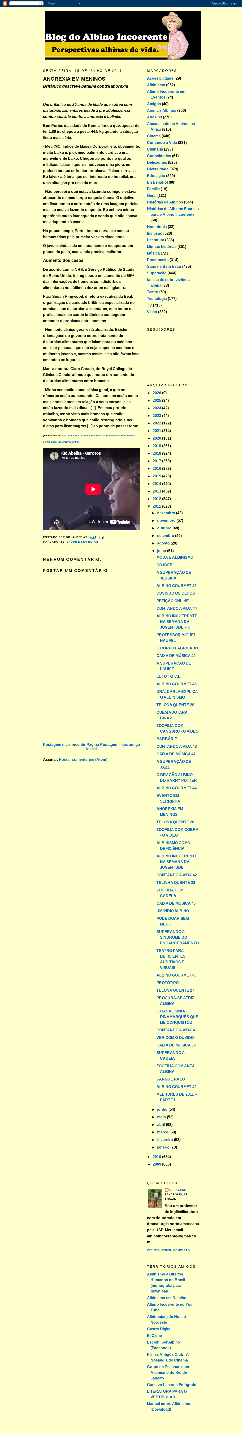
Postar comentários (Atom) (83, 759)
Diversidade (158, 169)
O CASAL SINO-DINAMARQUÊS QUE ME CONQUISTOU (177, 1016)
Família (153, 189)
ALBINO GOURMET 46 (176, 586)
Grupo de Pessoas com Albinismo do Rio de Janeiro (168, 1372)
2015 (157, 476)
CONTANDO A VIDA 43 (176, 746)
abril (161, 1125)
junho (163, 1109)
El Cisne (154, 1336)
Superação (157, 273)
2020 (157, 438)
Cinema (154, 136)
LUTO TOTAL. (168, 676)
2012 (157, 499)
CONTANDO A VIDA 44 (176, 608)
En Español (157, 182)
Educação (156, 176)
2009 (157, 1164)
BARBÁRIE (166, 739)
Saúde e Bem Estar (82, 541)
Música (153, 253)
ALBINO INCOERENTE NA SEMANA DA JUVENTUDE (176, 861)
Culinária (155, 149)
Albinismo (156, 85)
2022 (157, 423)
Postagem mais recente (64, 745)
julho (162, 551)
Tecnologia (157, 299)
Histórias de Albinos (165, 202)
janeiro (163, 1147)
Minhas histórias (162, 247)
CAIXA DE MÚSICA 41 (176, 754)
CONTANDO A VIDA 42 (176, 875)
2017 (157, 461)
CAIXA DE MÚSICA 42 (176, 656)
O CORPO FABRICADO (177, 648)
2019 (157, 446)
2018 (157, 453)
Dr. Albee (177, 1189)
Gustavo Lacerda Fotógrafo (171, 1385)
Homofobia (157, 227)
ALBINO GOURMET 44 (176, 788)
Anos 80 (154, 117)
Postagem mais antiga (120, 745)
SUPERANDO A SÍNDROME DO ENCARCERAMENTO (177, 937)
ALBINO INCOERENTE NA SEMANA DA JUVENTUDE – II (176, 621)
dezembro (166, 513)
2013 (157, 491)
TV (149, 305)
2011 (157, 506)
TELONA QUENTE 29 (175, 705)
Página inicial (92, 747)
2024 (157, 408)
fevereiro (165, 1140)
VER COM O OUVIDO (175, 1038)
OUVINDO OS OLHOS (175, 593)
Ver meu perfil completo (168, 1250)
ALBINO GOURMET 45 (176, 684)
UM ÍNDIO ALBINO (172, 911)
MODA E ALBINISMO (174, 557)
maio (162, 1117)
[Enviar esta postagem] (101, 537)
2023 (157, 416)
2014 (157, 484)
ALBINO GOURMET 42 (176, 1087)
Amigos (154, 104)
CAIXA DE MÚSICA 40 (176, 903)
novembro (167, 521)
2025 (157, 400)
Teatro (152, 292)
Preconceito (158, 260)
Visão (152, 312)
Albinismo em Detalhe (166, 1298)
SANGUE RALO (170, 1079)
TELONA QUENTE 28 (175, 822)
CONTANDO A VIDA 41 (176, 1030)
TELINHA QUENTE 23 (175, 883)
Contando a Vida (162, 143)
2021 (157, 431)
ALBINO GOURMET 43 (176, 975)
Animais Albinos (161, 110)
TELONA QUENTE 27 (175, 990)
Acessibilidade (160, 78)
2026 (157, 393)
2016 (157, 469)
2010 (157, 1157)
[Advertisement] (78, 708)
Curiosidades (159, 156)
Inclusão (154, 233)
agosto (164, 543)
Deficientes (157, 162)
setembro (166, 536)
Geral (151, 196)
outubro (165, 528)
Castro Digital (159, 1329)
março (163, 1132)
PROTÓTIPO (167, 983)
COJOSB (164, 565)
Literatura (155, 240)
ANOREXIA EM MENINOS (74, 79)
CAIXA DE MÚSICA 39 (176, 1045)
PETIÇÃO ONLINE (172, 601)
